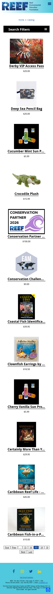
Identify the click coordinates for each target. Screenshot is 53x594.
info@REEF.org (43, 583)
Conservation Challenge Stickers (26, 279)
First (7, 547)
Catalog (30, 19)
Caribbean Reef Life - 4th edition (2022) (26, 492)
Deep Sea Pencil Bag (26, 109)
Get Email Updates (26, 577)
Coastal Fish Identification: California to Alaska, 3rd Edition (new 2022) (26, 321)
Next (23, 551)
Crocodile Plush (27, 194)
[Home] (21, 6)
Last (30, 551)
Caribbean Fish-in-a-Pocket (26, 534)
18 (41, 547)
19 (47, 547)
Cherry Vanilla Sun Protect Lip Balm (26, 407)
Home (21, 19)
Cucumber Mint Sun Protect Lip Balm (26, 151)
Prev (14, 547)
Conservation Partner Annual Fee (26, 236)
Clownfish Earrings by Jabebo (26, 364)
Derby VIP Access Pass (26, 66)
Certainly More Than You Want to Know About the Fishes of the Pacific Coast (26, 449)
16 (30, 547)
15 (25, 547)
